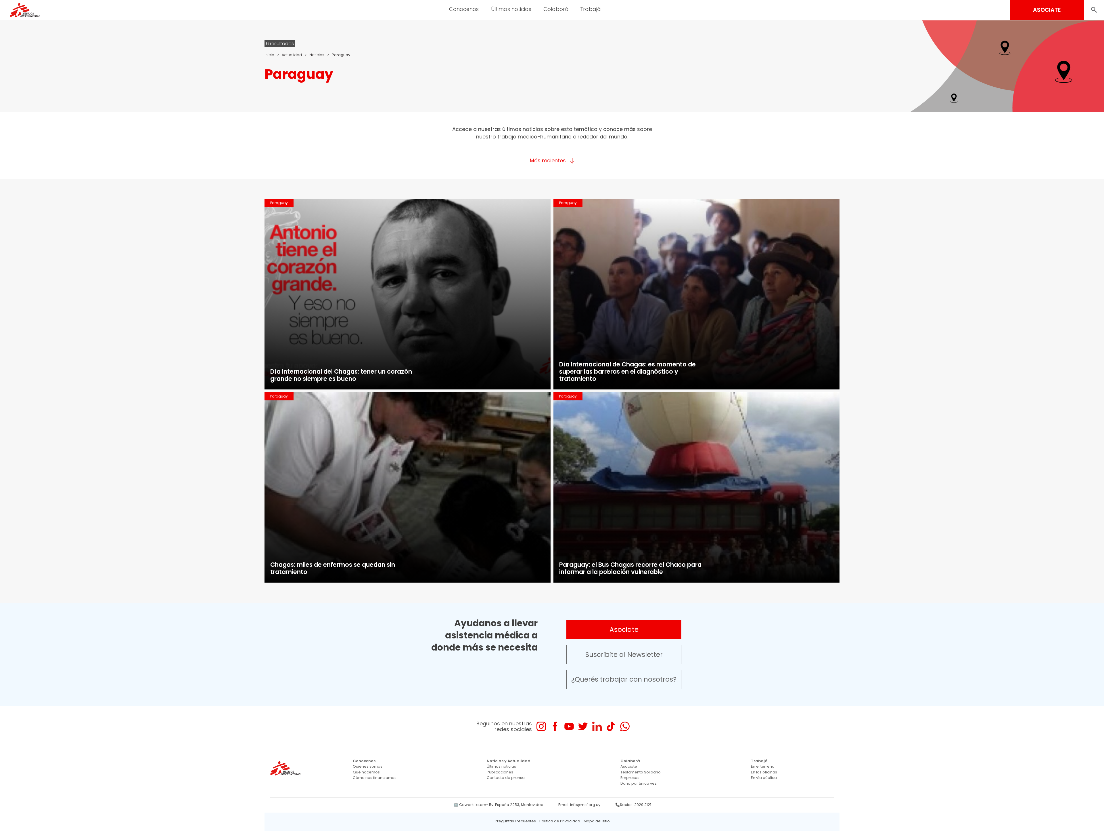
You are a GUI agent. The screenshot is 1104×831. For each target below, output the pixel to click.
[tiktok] (611, 726)
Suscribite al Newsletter (624, 654)
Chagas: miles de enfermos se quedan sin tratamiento (332, 568)
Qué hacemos (366, 772)
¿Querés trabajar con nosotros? (623, 679)
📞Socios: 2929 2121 (633, 804)
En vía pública (764, 777)
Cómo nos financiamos (374, 777)
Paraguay (279, 202)
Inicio (269, 55)
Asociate (624, 629)
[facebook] (555, 726)
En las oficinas (764, 772)
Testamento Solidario (640, 772)
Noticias (316, 55)
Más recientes (548, 160)
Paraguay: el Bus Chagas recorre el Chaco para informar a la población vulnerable (630, 568)
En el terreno (763, 766)
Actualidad (292, 55)
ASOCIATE (1047, 10)
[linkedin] (597, 726)
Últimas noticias (501, 766)
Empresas (629, 777)
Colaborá (630, 761)
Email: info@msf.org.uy (579, 804)
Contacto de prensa (506, 777)
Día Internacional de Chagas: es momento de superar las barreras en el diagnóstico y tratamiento (627, 371)
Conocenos (364, 761)
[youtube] (569, 726)
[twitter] (583, 726)
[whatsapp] (625, 726)
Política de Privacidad (559, 821)
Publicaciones (500, 772)
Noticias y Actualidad (508, 761)
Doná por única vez (638, 783)
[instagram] (541, 726)
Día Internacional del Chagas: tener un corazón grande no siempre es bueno (341, 375)
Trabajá (759, 761)
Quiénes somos (367, 766)
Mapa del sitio (597, 821)
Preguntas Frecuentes (515, 821)
